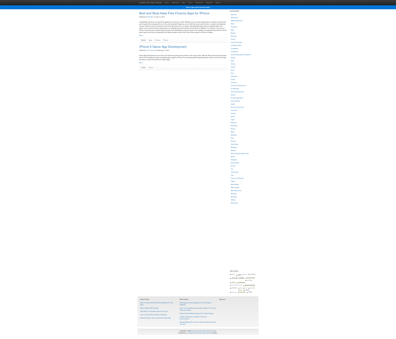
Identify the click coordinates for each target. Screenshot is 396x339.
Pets (232, 138)
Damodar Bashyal (205, 333)
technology (249, 280)
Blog (183, 3)
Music (233, 132)
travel (246, 288)
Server (233, 156)
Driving (233, 64)
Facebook (234, 76)
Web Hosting (235, 187)
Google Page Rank (237, 98)
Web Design (235, 184)
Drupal (233, 67)
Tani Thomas (150, 50)
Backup (233, 33)
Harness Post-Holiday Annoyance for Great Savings (196, 313)
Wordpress (234, 203)
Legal (232, 119)
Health (233, 104)
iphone (151, 67)
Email (232, 70)
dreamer (241, 282)
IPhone (165, 40)
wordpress (253, 274)
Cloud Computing (236, 42)
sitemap (213, 331)
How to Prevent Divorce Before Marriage (153, 315)
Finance (157, 40)
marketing (252, 288)
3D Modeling (235, 89)
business (251, 277)
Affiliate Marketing (236, 21)
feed (208, 331)
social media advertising (237, 285)
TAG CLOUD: (234, 271)
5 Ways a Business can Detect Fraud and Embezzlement (193, 318)
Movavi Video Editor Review (149, 308)
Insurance (234, 110)
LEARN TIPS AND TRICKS (150, 2)
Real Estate (234, 144)
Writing (233, 200)
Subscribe (209, 3)
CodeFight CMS (236, 45)
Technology (234, 172)
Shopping (234, 160)
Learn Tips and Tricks (199, 331)
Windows (234, 197)
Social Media (235, 163)
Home (167, 3)
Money (233, 129)
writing (245, 274)
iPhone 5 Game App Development (162, 46)
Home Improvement (237, 107)
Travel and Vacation (237, 178)
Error (232, 73)
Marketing (234, 126)
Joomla (233, 113)
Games (233, 95)
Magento (234, 123)
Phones (233, 141)
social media (238, 277)
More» (141, 35)
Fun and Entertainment (238, 85)
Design (233, 58)
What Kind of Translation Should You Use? (154, 311)
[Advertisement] (243, 238)
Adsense (233, 14)
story (234, 282)
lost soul (242, 292)
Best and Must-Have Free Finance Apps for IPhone (174, 13)
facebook (234, 288)
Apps (150, 40)
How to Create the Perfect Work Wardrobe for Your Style (156, 304)
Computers (234, 51)
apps (241, 290)
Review (233, 150)
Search (217, 3)
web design (234, 292)
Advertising (234, 17)
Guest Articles (235, 101)
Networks (234, 135)
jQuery (233, 116)
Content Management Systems (241, 55)
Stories (233, 166)
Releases (234, 147)
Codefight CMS (192, 333)
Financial (234, 82)
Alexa (232, 24)
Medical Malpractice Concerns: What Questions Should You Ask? (198, 323)
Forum (190, 3)
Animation (234, 27)
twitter (250, 292)
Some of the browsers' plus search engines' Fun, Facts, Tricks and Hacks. (198, 309)
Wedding (234, 194)
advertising (250, 285)
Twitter (233, 181)
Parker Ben (149, 17)
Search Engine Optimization (240, 153)
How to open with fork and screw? (198, 7)
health (247, 290)
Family (233, 79)
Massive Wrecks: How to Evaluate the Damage (155, 318)
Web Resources (236, 190)
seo (239, 274)
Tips (232, 175)
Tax (232, 169)
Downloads (175, 3)
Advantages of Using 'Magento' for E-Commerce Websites (195, 304)
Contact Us (199, 3)
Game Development (237, 92)
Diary (232, 61)
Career (233, 39)
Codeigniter (234, 48)
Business (234, 36)
